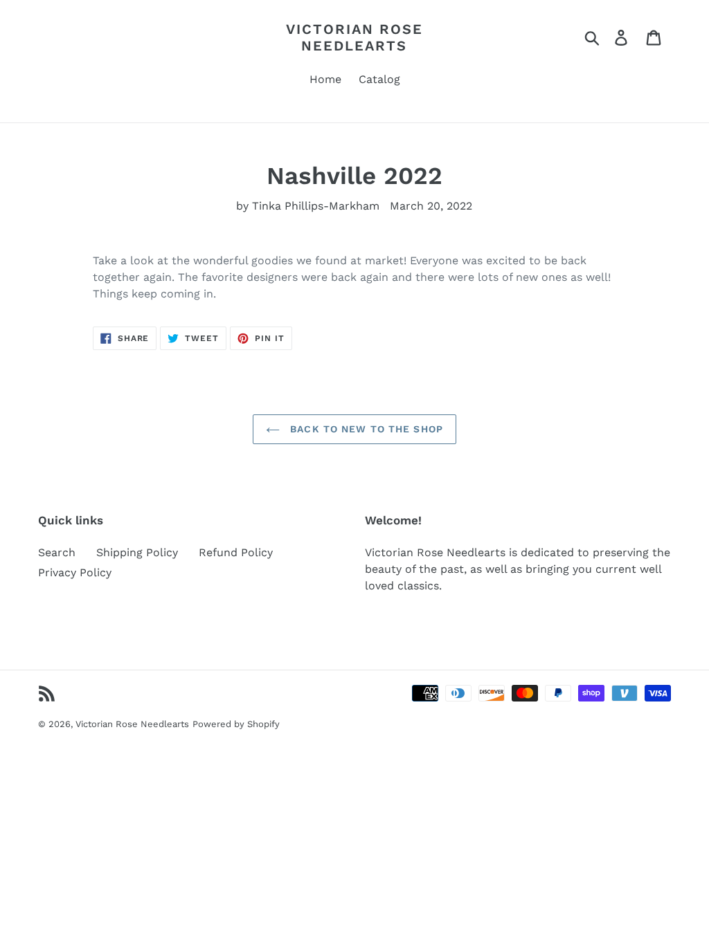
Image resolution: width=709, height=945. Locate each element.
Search (56, 552)
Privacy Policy (74, 572)
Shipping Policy (137, 552)
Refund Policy (236, 552)
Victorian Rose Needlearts (354, 37)
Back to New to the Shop (365, 428)
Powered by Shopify (236, 724)
